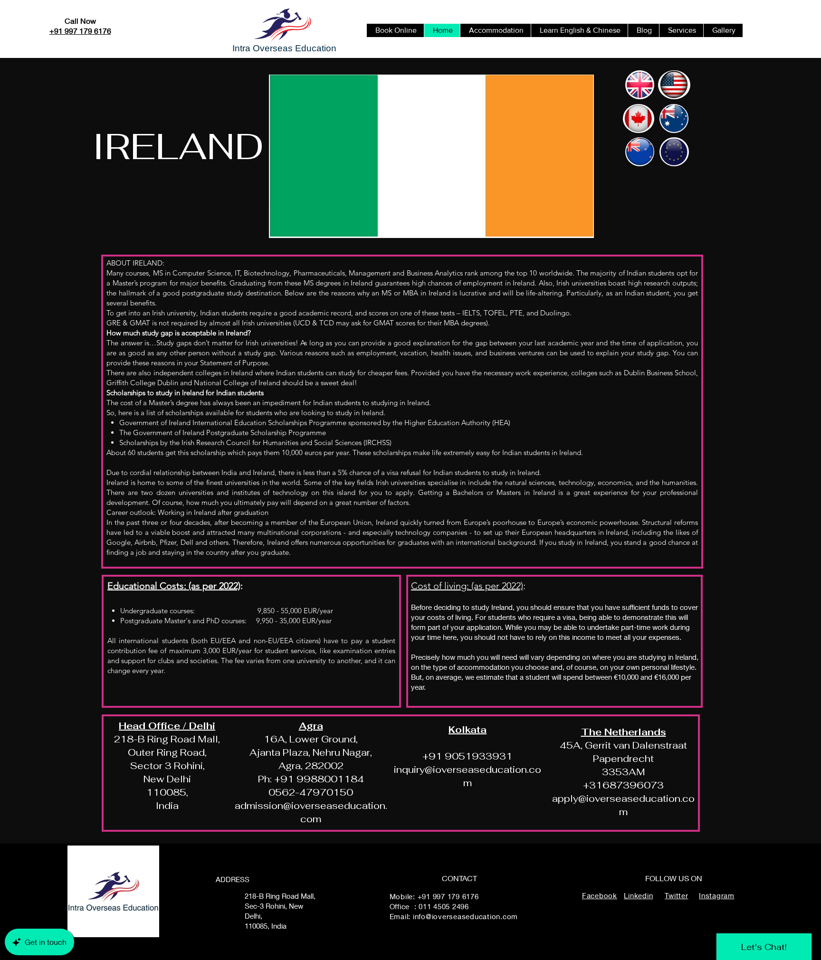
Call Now (80, 20)
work (660, 627)
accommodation (483, 667)
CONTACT (459, 878)
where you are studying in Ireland (644, 657)
